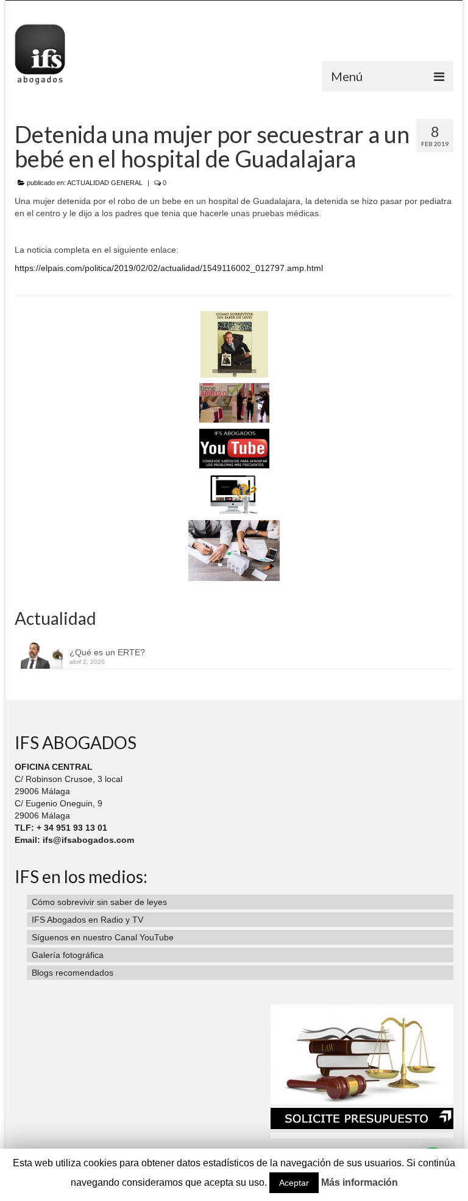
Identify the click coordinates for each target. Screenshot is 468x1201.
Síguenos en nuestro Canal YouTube (103, 937)
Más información (359, 1182)
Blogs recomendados (72, 972)
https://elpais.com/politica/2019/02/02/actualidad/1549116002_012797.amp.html (169, 268)
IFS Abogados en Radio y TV (87, 920)
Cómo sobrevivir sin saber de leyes (99, 902)
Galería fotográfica (68, 955)
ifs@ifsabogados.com (88, 840)
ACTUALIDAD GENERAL (105, 182)
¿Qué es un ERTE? (107, 652)
